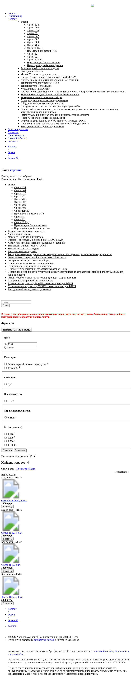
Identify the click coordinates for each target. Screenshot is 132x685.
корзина (16, 170)
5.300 (11, 437)
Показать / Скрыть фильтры (16, 330)
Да (9, 384)
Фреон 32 (13, 368)
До (6, 347)
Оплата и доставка (18, 129)
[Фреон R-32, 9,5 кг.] (11, 529)
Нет (10, 401)
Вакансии (13, 132)
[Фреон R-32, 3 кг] (11, 562)
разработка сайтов (44, 639)
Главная (12, 13)
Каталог (12, 18)
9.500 (11, 441)
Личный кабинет (17, 138)
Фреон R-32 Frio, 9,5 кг (14, 500)
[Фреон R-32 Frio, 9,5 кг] (11, 497)
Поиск (5, 305)
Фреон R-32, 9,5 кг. (11, 532)
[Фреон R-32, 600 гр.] (11, 594)
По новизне (22, 468)
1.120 (11, 434)
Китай (11, 417)
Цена (32, 468)
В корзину (7, 506)
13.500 (12, 445)
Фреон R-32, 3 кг (10, 564)
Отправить (20, 450)
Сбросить (7, 450)
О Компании (15, 16)
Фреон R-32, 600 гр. (12, 597)
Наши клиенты (16, 135)
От (6, 344)
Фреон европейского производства (27, 364)
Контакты (13, 141)
